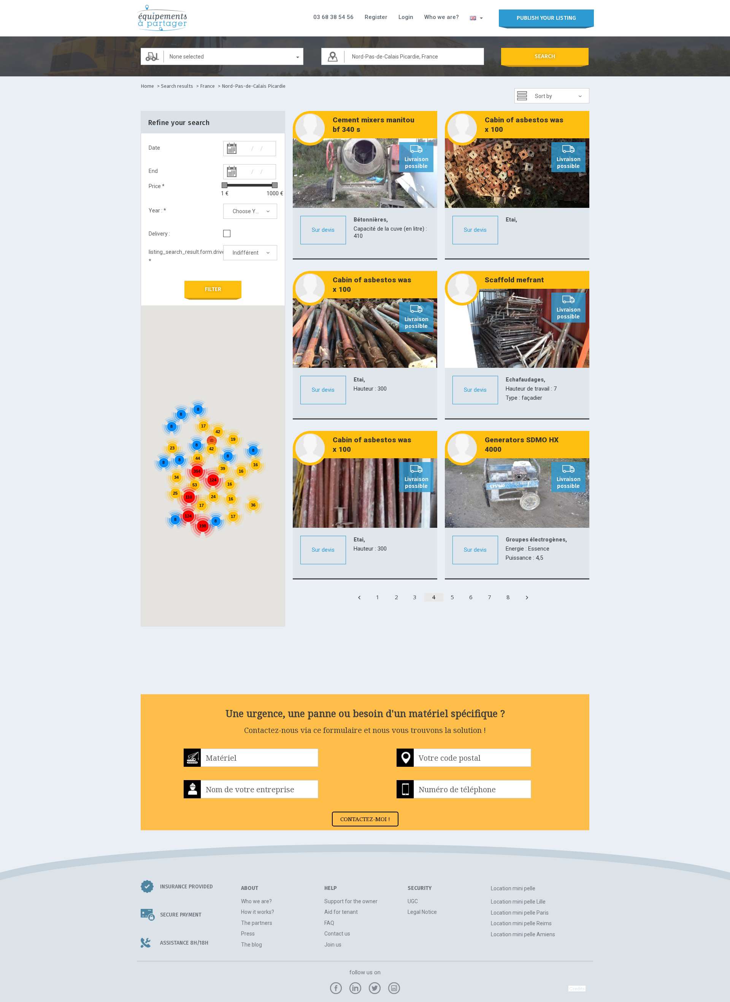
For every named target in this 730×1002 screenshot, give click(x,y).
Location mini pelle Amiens (523, 934)
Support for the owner (351, 901)
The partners (256, 923)
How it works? (257, 912)
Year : (157, 210)
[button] (476, 17)
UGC (413, 901)
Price (157, 186)
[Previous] (359, 597)
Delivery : (159, 234)
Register (376, 17)
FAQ (329, 923)
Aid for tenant (341, 912)
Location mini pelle (513, 888)
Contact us (337, 934)
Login (405, 17)
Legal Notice (422, 912)
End (153, 171)
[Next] (526, 597)
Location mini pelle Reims (521, 923)
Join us (332, 945)
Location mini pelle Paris (520, 913)
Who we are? (441, 17)
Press (248, 934)
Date (154, 148)
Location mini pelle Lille (518, 902)
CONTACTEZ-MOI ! (365, 819)
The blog (251, 945)
